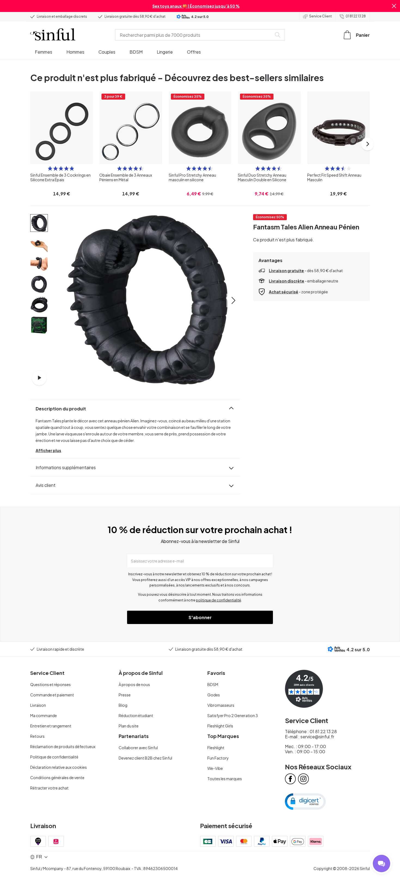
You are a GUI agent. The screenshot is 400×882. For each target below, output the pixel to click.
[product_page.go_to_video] (39, 377)
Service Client (320, 16)
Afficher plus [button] (48, 450)
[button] (394, 6)
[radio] (50, 168)
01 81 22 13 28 (356, 16)
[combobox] (194, 34)
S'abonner (200, 617)
